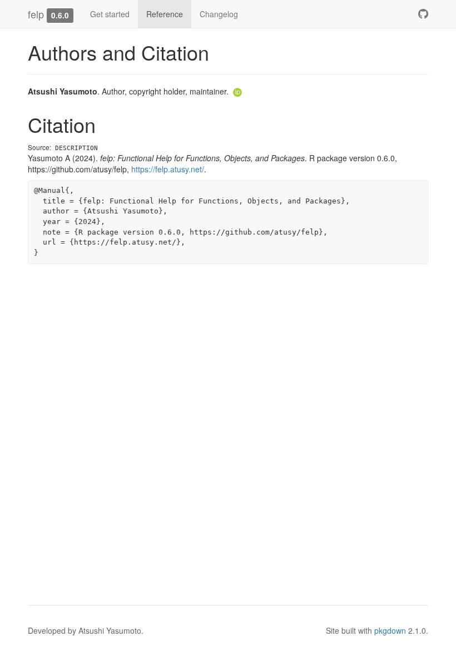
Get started (110, 13)
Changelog (219, 13)
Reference (164, 13)
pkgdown (390, 630)
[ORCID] (237, 91)
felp (36, 14)
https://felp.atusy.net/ (167, 169)
